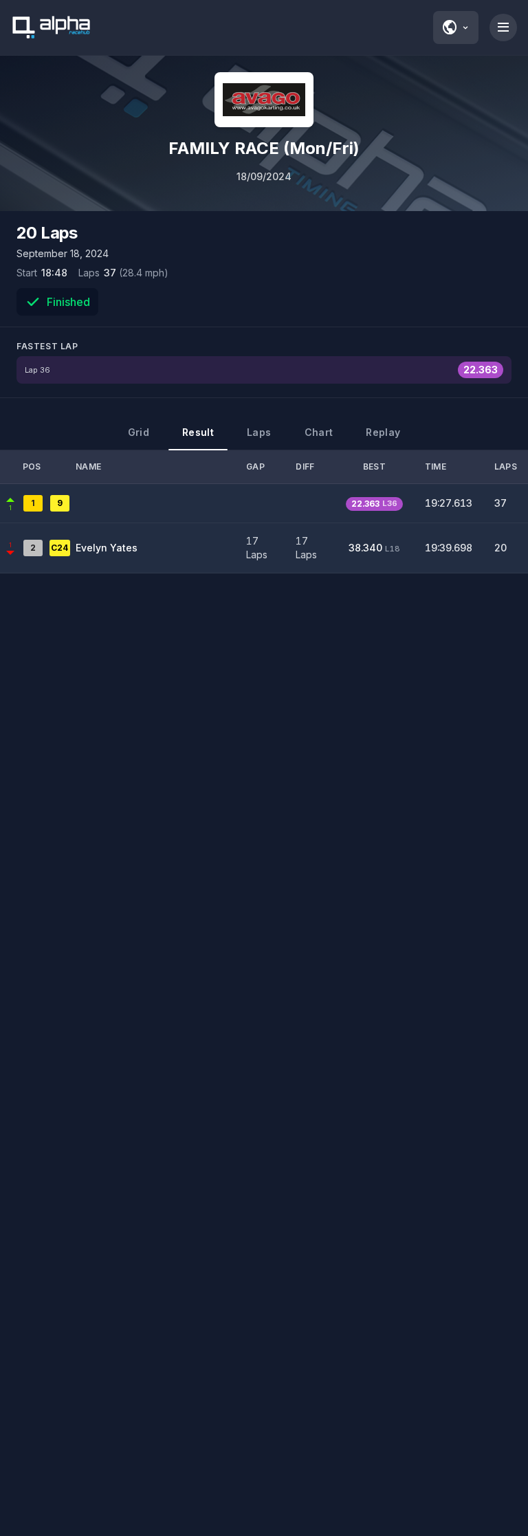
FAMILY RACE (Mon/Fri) (264, 148)
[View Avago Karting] (264, 99)
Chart (319, 432)
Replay (383, 432)
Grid (138, 432)
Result (198, 432)
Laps (259, 432)
